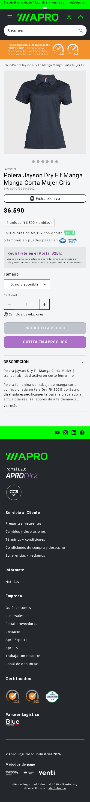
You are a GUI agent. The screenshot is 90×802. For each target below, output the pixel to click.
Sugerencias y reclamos (25, 555)
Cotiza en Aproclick (45, 342)
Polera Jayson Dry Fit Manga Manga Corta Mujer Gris (49, 65)
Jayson (10, 169)
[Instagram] (65, 432)
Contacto (13, 632)
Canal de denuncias (22, 664)
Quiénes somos (18, 607)
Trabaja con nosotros (23, 655)
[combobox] (45, 30)
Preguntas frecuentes (24, 523)
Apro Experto (16, 639)
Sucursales (15, 616)
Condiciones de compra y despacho (35, 547)
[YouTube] (57, 432)
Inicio (7, 65)
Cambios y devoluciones (26, 531)
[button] (9, 17)
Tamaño (11, 274)
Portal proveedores (21, 623)
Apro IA (12, 648)
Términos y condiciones (25, 539)
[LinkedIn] (74, 432)
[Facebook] (82, 432)
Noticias (12, 581)
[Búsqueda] (81, 30)
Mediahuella (57, 788)
